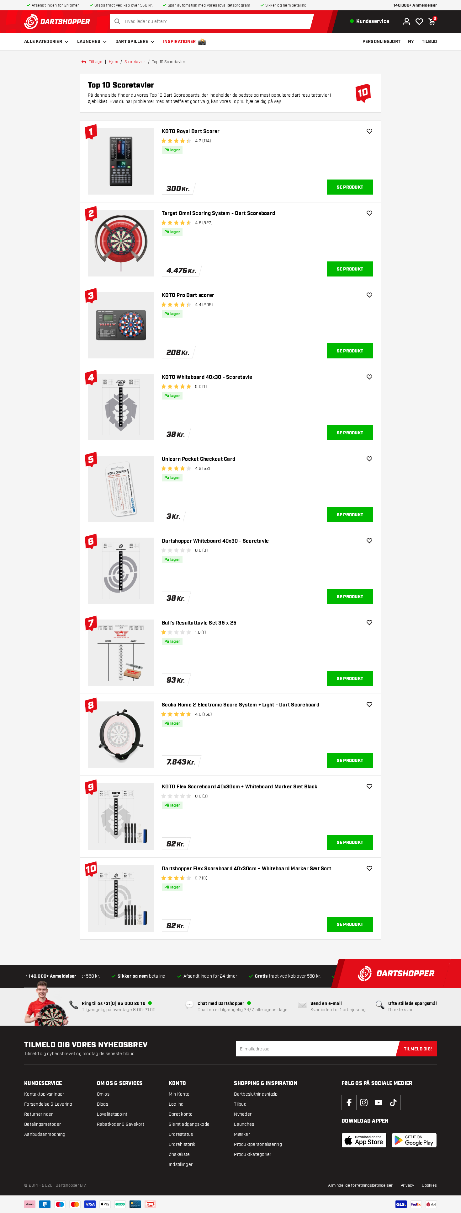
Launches (88, 42)
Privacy (407, 1185)
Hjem (113, 62)
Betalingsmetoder (42, 1124)
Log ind (176, 1104)
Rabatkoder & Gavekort (120, 1124)
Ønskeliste (179, 1154)
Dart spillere (131, 42)
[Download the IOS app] (364, 1140)
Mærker (242, 1134)
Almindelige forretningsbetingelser (360, 1185)
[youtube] (378, 1102)
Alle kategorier (43, 42)
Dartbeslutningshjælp (256, 1094)
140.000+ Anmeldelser (415, 5)
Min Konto (179, 1094)
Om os (103, 1094)
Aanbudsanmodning (44, 1134)
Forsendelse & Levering (48, 1104)
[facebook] (349, 1102)
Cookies (429, 1185)
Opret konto (181, 1114)
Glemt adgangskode (189, 1124)
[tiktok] (393, 1102)
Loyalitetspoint (112, 1114)
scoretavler (135, 62)
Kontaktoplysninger (44, 1094)
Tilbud (240, 1104)
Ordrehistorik (182, 1144)
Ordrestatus (181, 1134)
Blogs (102, 1104)
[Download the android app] (414, 1140)
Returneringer (38, 1114)
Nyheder (243, 1114)
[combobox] (213, 22)
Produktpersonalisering (258, 1144)
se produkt (350, 187)
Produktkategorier (252, 1154)
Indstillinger (181, 1164)
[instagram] (363, 1102)
